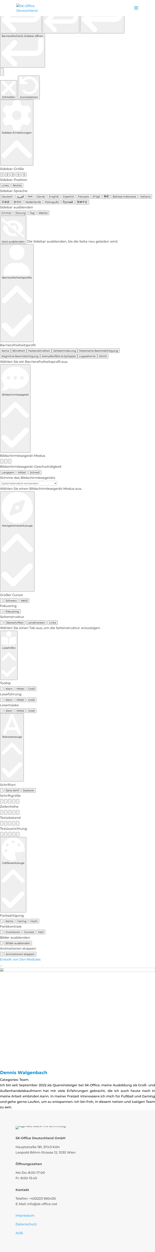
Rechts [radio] (17, 185)
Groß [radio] (31, 688)
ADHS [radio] (103, 356)
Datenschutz (26, 1224)
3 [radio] (13, 174)
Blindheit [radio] (19, 350)
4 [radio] (18, 174)
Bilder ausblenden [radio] (18, 943)
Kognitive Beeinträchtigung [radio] (20, 356)
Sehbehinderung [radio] (64, 350)
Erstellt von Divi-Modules (20, 959)
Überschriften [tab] (15, 622)
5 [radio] (24, 174)
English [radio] (54, 196)
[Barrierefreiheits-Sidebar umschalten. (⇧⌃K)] (2, 72)
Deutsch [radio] (7, 196)
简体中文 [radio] (82, 202)
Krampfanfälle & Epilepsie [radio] (59, 356)
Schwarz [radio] (11, 600)
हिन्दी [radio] (106, 196)
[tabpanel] (77, 628)
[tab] (1, 622)
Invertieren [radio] (13, 932)
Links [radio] (5, 185)
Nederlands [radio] (33, 202)
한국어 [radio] (17, 202)
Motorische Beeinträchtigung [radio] (98, 350)
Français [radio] (83, 196)
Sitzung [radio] (20, 212)
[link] (21, 17)
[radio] (1, 461)
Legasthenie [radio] (87, 356)
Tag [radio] (32, 212)
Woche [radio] (43, 212)
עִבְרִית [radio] (96, 196)
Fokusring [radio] (12, 611)
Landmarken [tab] (36, 622)
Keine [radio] (5, 350)
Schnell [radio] (35, 472)
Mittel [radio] (22, 472)
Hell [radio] (41, 932)
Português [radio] (52, 202)
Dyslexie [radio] (28, 790)
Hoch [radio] (34, 921)
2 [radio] (7, 174)
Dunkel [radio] (29, 932)
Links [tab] (52, 622)
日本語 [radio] (5, 202)
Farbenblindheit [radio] (39, 350)
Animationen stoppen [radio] (20, 954)
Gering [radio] (21, 921)
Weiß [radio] (24, 600)
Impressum (25, 1215)
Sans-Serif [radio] (12, 790)
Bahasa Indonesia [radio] (124, 196)
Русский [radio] (68, 202)
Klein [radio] (9, 688)
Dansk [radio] (41, 196)
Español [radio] (68, 196)
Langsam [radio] (8, 472)
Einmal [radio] (6, 212)
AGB (19, 1233)
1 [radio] (2, 174)
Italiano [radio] (145, 196)
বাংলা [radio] (30, 196)
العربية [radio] (20, 196)
